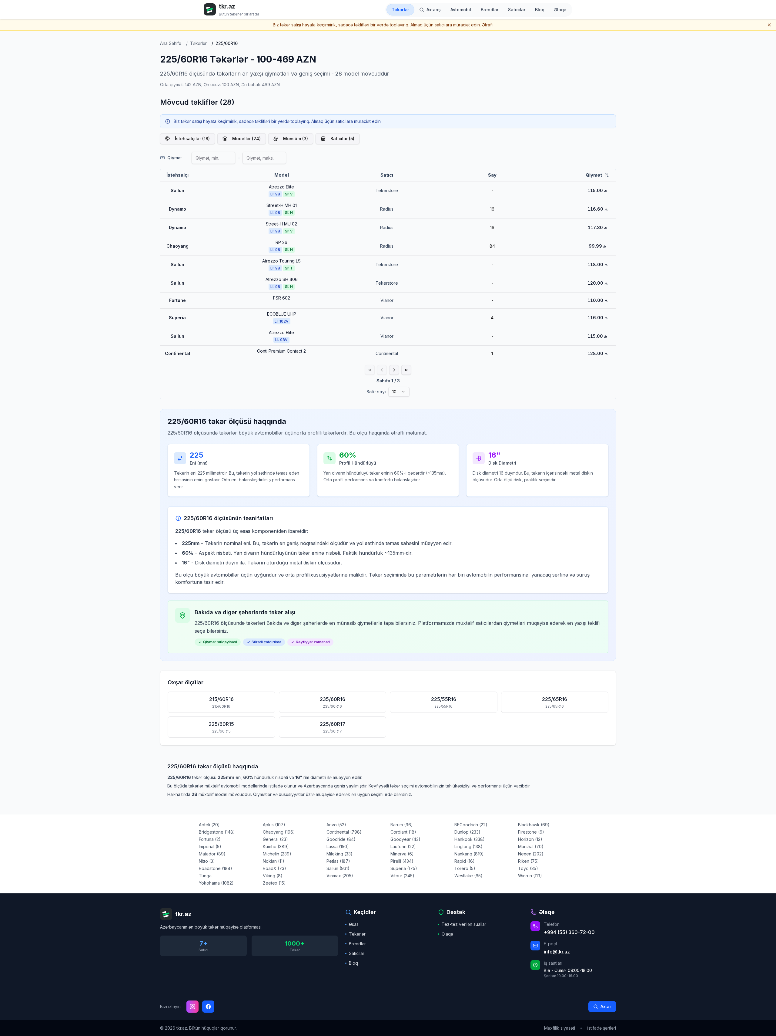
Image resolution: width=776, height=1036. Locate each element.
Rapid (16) (464, 861)
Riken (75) (528, 861)
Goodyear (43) (405, 839)
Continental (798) (344, 832)
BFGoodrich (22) (470, 824)
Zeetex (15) (274, 882)
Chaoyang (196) (279, 832)
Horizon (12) (530, 839)
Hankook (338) (469, 839)
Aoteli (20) (209, 824)
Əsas (354, 924)
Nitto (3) (207, 861)
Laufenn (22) (403, 846)
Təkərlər (357, 933)
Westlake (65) (468, 875)
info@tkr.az (557, 952)
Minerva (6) (402, 853)
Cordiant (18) (403, 832)
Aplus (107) (274, 824)
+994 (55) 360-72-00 (569, 932)
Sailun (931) (338, 868)
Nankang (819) (469, 853)
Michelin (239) (277, 853)
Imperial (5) (210, 846)
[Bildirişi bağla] (769, 25)
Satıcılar (356, 953)
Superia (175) (403, 868)
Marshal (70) (531, 846)
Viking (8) (273, 875)
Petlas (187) (338, 861)
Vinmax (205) (339, 875)
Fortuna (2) (210, 839)
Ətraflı (487, 24)
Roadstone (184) (215, 868)
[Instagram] (192, 1006)
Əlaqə (447, 933)
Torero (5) (464, 868)
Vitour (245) (402, 875)
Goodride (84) (341, 839)
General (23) (275, 839)
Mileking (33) (339, 853)
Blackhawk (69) (534, 824)
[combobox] (399, 392)
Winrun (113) (530, 875)
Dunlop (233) (467, 832)
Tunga (205, 875)
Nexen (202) (531, 853)
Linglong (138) (468, 846)
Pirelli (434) (401, 861)
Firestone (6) (531, 832)
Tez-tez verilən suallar (464, 924)
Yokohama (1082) (216, 882)
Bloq (353, 963)
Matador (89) (212, 853)
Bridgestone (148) (217, 832)
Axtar (605, 1006)
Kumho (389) (276, 846)
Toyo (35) (528, 868)
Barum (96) (401, 824)
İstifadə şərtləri (601, 1028)
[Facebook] (208, 1006)
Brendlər (357, 943)
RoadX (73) (274, 868)
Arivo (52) (336, 824)
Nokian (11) (273, 861)
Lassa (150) (337, 846)
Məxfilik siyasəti (559, 1028)
